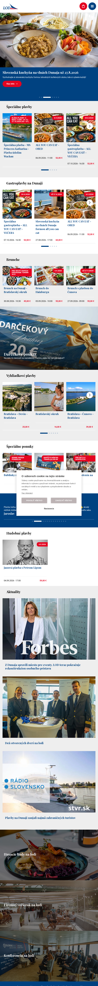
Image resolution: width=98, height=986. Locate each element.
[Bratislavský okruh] (49, 410)
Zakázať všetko (63, 500)
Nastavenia (49, 508)
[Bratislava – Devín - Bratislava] (17, 410)
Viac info (10, 84)
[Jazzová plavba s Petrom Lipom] (25, 585)
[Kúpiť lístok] (83, 6)
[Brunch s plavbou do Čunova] (80, 285)
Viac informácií (27, 493)
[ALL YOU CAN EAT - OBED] (49, 141)
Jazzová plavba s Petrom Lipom (22, 589)
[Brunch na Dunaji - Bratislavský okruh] (17, 285)
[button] (39, 97)
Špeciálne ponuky (20, 446)
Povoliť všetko (34, 500)
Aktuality (13, 613)
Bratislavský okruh (47, 414)
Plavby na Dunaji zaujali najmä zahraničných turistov (40, 839)
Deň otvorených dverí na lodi (24, 764)
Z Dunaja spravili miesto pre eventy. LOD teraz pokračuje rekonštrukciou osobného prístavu (43, 687)
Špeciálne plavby (19, 106)
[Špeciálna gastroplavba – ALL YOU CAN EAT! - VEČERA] (80, 141)
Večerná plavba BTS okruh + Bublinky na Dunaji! (40, 72)
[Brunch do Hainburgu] (49, 285)
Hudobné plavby (19, 554)
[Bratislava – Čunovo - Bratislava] (80, 410)
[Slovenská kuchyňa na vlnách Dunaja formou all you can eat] (49, 218)
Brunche (13, 259)
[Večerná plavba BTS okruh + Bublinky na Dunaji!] (49, 40)
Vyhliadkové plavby (21, 375)
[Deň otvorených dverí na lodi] (49, 758)
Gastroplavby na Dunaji (24, 183)
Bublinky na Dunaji (15, 475)
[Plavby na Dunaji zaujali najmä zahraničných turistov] (49, 833)
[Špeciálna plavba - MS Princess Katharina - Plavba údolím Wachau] (17, 141)
